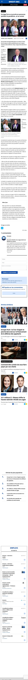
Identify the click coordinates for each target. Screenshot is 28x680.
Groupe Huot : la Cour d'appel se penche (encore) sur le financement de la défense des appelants (16, 478)
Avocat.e (4, 600)
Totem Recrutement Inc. (6, 623)
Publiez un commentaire (9, 272)
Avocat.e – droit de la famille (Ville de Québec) (7, 564)
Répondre (9, 252)
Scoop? (25, 4)
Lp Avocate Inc (4, 638)
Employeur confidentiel (6, 579)
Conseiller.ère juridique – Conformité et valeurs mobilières (8, 619)
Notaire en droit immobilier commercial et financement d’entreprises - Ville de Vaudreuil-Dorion (8, 574)
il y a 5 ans (9, 238)
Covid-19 (3, 11)
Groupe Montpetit (5, 559)
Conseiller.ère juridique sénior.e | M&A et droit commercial (7, 609)
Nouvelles (4, 326)
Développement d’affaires (7, 361)
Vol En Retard (4, 603)
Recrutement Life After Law (6, 588)
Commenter (16, 339)
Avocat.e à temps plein (7, 636)
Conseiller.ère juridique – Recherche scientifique (8, 592)
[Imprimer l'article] (26, 339)
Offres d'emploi (14, 5)
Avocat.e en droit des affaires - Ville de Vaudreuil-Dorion (7, 628)
